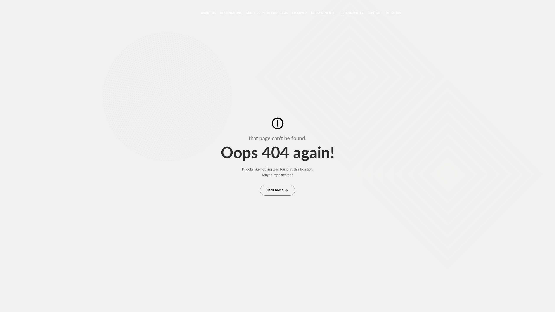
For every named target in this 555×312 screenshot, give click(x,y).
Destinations (231, 13)
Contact (375, 13)
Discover (299, 13)
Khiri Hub (393, 13)
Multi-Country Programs (267, 13)
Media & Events (323, 13)
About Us (208, 13)
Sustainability (351, 13)
